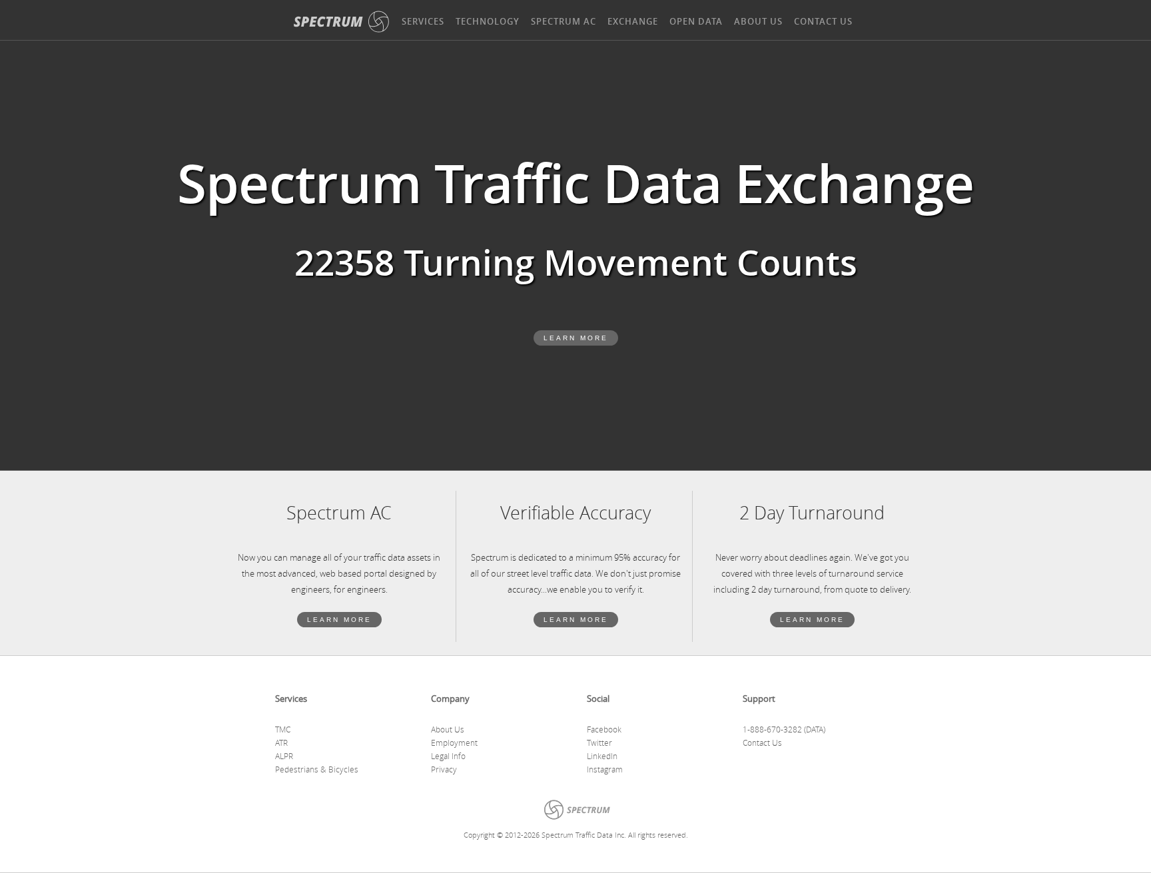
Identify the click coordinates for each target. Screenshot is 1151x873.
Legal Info (448, 755)
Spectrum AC (563, 21)
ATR (281, 742)
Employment (454, 742)
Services (423, 21)
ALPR (284, 755)
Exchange (632, 21)
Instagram (605, 769)
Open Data (696, 21)
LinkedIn (602, 755)
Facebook (604, 729)
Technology (488, 21)
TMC (282, 729)
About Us (758, 21)
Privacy (444, 769)
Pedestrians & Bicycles (316, 769)
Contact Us (823, 21)
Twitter (599, 742)
